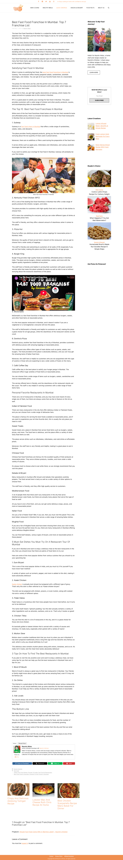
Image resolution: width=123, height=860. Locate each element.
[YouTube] (49, 1)
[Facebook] (38, 1)
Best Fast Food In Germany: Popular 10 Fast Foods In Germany (31, 774)
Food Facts (90, 7)
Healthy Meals (48, 7)
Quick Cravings (61, 7)
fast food (16, 770)
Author (14, 743)
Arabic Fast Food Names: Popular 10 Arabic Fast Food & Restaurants (33, 772)
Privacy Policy (58, 856)
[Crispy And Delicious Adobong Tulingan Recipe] (18, 794)
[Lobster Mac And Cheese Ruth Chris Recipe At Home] (43, 796)
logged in (25, 843)
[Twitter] (46, 1)
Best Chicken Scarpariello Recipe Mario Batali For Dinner (67, 804)
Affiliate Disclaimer (69, 856)
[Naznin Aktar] (16, 752)
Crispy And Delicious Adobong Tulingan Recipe (17, 801)
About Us (101, 7)
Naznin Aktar (27, 746)
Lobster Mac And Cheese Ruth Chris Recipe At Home (42, 802)
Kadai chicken (17, 584)
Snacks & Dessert (77, 7)
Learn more (94, 72)
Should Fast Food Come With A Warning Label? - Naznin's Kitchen (44, 832)
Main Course (34, 7)
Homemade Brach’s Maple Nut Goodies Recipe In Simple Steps (99, 246)
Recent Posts (22, 743)
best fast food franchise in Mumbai (55, 72)
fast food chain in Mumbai (30, 126)
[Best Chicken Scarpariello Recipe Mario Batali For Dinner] (69, 797)
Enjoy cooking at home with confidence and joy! (72, 1)
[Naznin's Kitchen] (18, 7)
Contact (51, 856)
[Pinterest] (42, 1)
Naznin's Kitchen (44, 748)
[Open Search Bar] (108, 7)
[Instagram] (53, 1)
